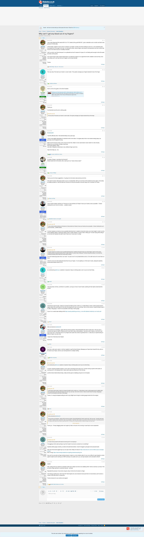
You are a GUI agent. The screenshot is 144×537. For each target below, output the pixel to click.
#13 (104, 303)
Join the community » (135, 529)
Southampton (43, 52)
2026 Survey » (76, 27)
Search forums (47, 7)
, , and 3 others (57, 484)
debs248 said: (51, 249)
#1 (104, 40)
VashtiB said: (50, 414)
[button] (56, 5)
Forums (46, 5)
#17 (104, 386)
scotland (44, 314)
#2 (104, 69)
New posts (41, 7)
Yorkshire (44, 296)
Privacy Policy (94, 525)
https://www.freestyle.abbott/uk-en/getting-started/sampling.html (67, 452)
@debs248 (51, 132)
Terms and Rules (87, 525)
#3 (104, 86)
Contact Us (80, 525)
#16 (104, 360)
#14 (104, 324)
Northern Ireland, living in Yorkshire (43, 216)
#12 (104, 284)
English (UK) (42, 525)
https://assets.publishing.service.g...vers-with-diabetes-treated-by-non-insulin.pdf (83, 311)
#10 (104, 247)
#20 (104, 461)
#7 (104, 175)
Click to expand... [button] (76, 423)
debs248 (41, 35)
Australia (44, 338)
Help (99, 525)
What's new (52, 5)
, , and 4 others (56, 154)
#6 (104, 157)
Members (59, 5)
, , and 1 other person (56, 66)
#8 (104, 201)
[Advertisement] (72, 17)
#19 (104, 437)
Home (41, 5)
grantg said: (50, 388)
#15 (104, 347)
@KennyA (57, 270)
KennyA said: (50, 224)
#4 (104, 105)
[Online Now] (42, 91)
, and (55, 218)
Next (43, 38)
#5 (104, 130)
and (53, 83)
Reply (103, 64)
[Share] (102, 40)
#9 (104, 221)
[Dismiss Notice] (104, 27)
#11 (104, 267)
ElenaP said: (50, 113)
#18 (104, 411)
